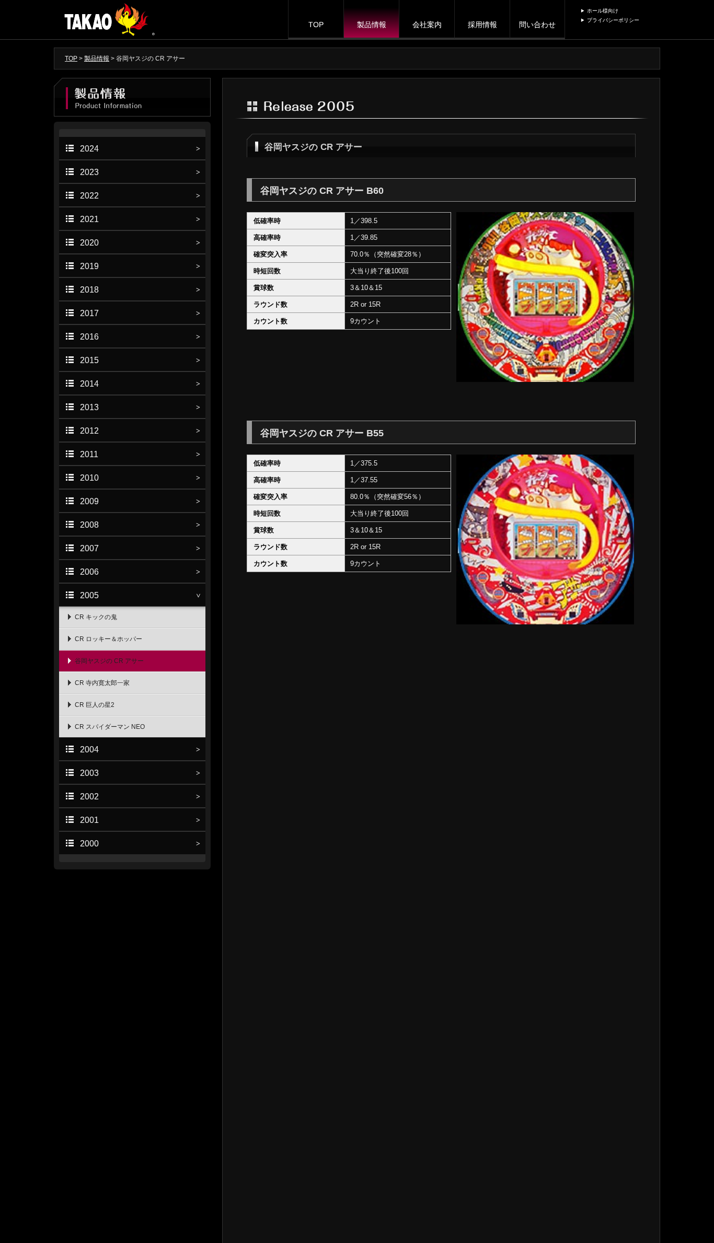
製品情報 (371, 24)
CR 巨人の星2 (94, 704)
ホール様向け (602, 11)
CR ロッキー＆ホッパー (108, 639)
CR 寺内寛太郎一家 (102, 683)
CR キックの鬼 (96, 617)
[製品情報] (132, 97)
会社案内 (427, 24)
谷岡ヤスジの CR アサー (109, 661)
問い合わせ (537, 24)
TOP (316, 24)
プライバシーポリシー (613, 20)
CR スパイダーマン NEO (110, 726)
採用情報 (482, 24)
